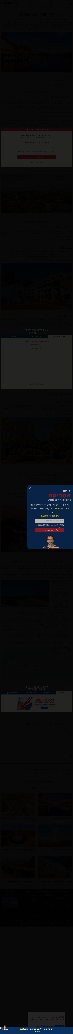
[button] (2, 1028)
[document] (36, 517)
